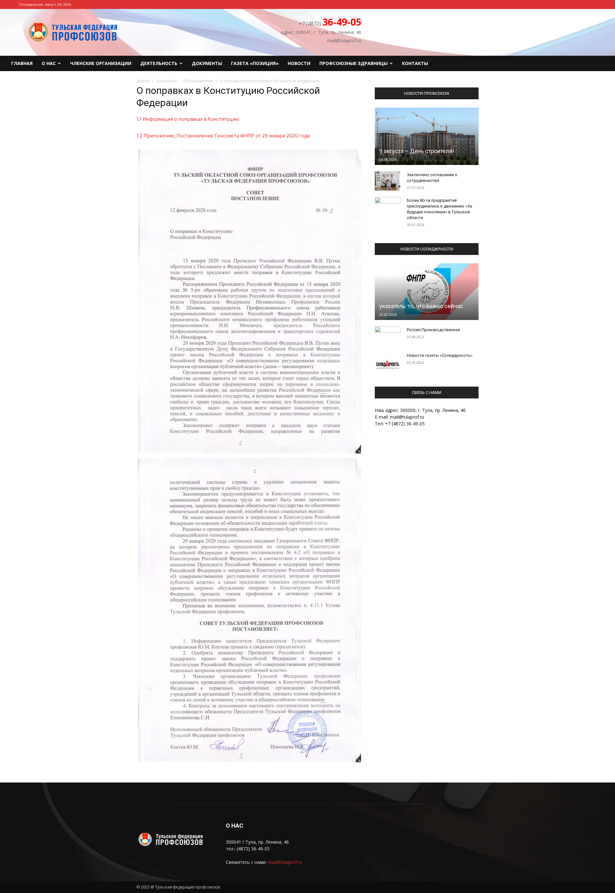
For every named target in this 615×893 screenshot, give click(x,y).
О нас (49, 63)
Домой (143, 81)
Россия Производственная (433, 329)
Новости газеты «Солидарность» (439, 355)
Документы (166, 81)
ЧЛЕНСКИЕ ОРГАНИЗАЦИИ (100, 63)
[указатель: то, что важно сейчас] (427, 291)
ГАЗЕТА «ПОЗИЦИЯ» (255, 63)
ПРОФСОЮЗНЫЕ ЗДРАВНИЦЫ (353, 63)
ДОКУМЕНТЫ (207, 63)
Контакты (415, 63)
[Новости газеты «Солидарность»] (387, 361)
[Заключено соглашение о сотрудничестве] (387, 181)
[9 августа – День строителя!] (427, 136)
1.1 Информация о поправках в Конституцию (187, 119)
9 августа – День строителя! (416, 151)
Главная (22, 63)
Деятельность (158, 63)
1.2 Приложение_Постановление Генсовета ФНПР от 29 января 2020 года (223, 136)
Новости (299, 63)
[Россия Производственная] (387, 336)
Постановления (198, 81)
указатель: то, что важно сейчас (421, 306)
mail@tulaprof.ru (285, 862)
